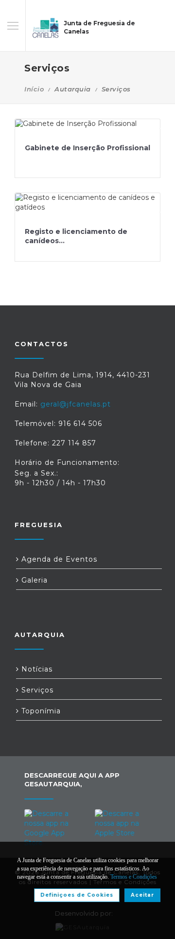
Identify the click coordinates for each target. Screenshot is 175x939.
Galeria (33, 580)
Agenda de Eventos (58, 559)
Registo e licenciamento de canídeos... (76, 236)
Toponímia (40, 711)
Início (34, 89)
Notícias (35, 669)
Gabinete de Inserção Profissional (87, 147)
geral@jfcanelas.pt (75, 404)
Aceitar (142, 895)
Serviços (36, 690)
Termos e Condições (133, 876)
